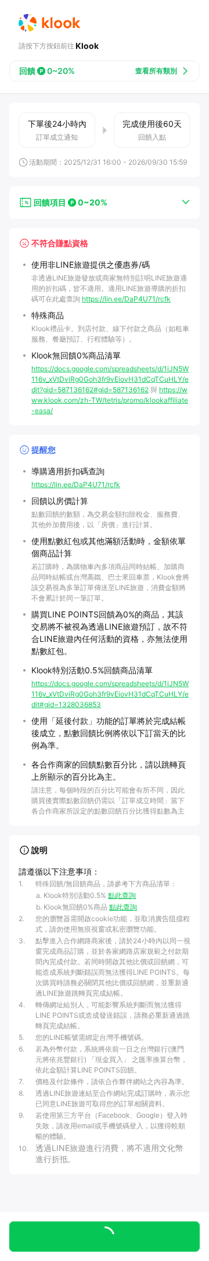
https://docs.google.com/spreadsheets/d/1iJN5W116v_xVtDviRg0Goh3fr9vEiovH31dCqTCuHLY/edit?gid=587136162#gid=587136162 (110, 379)
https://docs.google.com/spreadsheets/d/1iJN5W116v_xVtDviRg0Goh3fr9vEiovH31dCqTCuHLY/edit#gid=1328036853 (110, 694)
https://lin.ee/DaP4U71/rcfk (126, 298)
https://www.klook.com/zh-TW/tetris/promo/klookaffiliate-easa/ (109, 400)
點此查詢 (122, 895)
